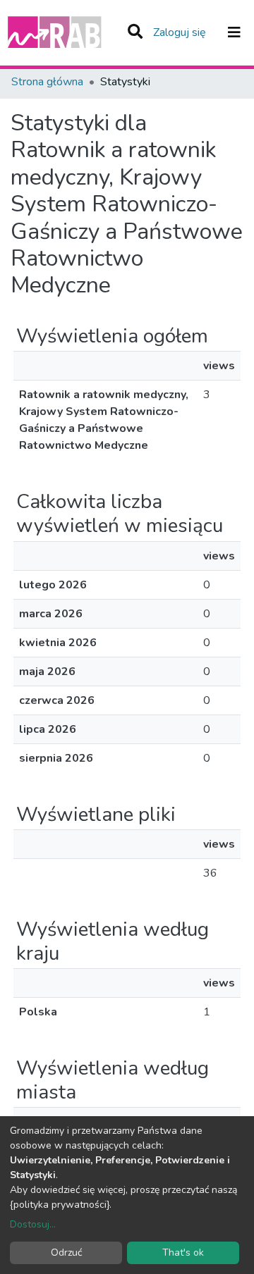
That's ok (183, 1252)
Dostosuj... (33, 1224)
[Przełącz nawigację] (234, 32)
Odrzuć (66, 1252)
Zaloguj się (181, 32)
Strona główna (47, 81)
